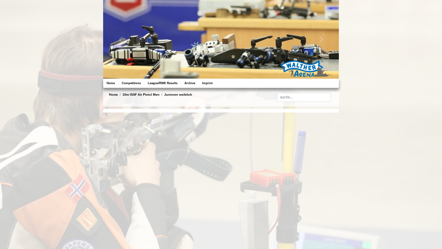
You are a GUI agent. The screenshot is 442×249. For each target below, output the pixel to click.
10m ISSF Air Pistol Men (141, 94)
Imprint (207, 83)
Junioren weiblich (178, 94)
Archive (189, 83)
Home (111, 83)
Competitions (131, 83)
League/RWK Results (162, 83)
